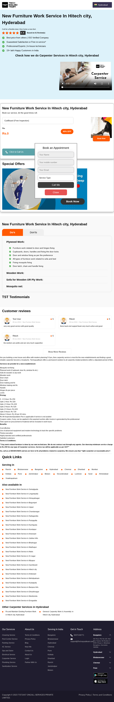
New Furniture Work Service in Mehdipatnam (22, 578)
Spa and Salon (7, 651)
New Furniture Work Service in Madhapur (21, 547)
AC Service (6, 647)
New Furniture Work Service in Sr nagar (20, 556)
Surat (90, 474)
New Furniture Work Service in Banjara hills (22, 587)
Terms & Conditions (32, 635)
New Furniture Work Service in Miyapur (20, 561)
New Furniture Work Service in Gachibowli (21, 565)
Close (56, 192)
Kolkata (8, 474)
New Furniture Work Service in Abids (19, 552)
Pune (20, 474)
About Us (28, 655)
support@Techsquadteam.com (82, 641)
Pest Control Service (10, 639)
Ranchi (8, 469)
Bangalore (39, 469)
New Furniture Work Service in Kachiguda (21, 525)
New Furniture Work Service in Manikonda (21, 596)
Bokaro (47, 474)
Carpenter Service (9, 658)
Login (27, 658)
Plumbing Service (8, 662)
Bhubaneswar (23, 469)
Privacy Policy (30, 639)
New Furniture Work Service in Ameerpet (21, 534)
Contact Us (29, 651)
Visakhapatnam (11, 478)
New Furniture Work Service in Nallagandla (22, 516)
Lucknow (78, 474)
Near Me (28, 647)
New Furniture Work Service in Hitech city (21, 569)
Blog (26, 643)
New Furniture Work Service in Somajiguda (22, 489)
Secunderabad (62, 474)
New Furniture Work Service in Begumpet (21, 503)
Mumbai (95, 469)
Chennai (68, 469)
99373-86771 (79, 635)
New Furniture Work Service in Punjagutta (21, 520)
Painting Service (8, 643)
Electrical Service (8, 655)
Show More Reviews (57, 352)
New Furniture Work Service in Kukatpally (21, 583)
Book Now (101, 139)
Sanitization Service (9, 666)
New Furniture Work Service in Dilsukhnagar (22, 592)
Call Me (56, 185)
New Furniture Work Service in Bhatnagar (21, 543)
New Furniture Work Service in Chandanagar (22, 512)
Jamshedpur (33, 474)
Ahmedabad (103, 474)
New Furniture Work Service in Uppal (20, 507)
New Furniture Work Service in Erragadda (21, 601)
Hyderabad (53, 469)
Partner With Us (31, 662)
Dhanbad (81, 469)
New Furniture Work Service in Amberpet (21, 574)
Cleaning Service (8, 635)
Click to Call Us (16, 152)
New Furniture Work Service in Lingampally (22, 494)
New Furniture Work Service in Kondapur (21, 529)
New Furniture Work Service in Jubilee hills (22, 538)
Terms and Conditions (102, 695)
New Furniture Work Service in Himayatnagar (23, 498)
